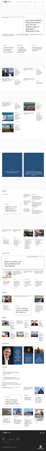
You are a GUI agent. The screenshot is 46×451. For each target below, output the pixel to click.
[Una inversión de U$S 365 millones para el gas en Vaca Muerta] (29, 106)
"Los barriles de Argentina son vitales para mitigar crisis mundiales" (28, 359)
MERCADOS (33, 208)
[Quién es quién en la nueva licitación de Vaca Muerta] (35, 262)
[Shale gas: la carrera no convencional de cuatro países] (8, 128)
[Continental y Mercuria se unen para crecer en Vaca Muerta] (28, 274)
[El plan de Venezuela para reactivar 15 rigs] (20, 334)
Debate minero (5, 303)
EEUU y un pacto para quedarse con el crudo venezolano (18, 83)
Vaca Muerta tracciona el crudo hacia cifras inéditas (6, 241)
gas (26, 17)
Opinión (4, 375)
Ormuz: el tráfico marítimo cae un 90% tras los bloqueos (27, 325)
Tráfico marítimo (27, 320)
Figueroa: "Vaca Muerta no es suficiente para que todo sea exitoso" (11, 211)
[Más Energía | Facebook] (42, 1)
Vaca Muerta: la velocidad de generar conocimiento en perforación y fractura (18, 117)
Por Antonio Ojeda (16, 246)
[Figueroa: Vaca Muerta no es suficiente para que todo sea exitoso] (12, 201)
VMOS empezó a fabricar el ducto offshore (28, 398)
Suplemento (36, 422)
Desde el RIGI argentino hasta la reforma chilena (11, 373)
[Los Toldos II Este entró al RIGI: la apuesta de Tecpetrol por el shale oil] (39, 390)
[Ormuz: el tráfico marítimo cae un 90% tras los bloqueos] (20, 323)
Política (3, 439)
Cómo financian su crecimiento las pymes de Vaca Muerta (37, 212)
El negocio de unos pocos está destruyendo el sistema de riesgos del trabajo (11, 384)
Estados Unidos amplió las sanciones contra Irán (41, 324)
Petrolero (40, 320)
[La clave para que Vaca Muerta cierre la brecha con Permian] (17, 232)
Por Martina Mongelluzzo (17, 121)
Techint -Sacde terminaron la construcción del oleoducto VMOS (38, 284)
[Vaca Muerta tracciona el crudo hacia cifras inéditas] (7, 232)
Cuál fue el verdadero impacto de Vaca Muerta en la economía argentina (18, 73)
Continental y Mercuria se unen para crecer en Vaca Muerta (28, 284)
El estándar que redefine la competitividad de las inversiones (11, 378)
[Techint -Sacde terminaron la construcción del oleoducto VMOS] (39, 274)
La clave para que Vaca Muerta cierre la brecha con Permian (17, 242)
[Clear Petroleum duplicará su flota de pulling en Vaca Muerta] (39, 349)
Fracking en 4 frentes (17, 125)
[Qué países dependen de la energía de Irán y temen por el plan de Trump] (5, 334)
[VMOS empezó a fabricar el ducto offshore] (28, 390)
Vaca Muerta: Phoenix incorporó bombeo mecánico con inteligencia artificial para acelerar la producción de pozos (33, 173)
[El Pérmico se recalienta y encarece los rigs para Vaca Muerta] (17, 274)
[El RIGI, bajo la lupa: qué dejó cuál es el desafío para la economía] (27, 203)
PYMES (25, 237)
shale (5, 258)
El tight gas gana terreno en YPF (39, 83)
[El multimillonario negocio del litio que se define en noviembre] (17, 411)
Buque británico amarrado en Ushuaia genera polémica (37, 198)
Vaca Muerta (16, 103)
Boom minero (12, 169)
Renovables (18, 439)
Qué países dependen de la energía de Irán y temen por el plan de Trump (12, 336)
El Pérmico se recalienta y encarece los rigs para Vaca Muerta (17, 284)
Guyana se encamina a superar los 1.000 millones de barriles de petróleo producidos (41, 337)
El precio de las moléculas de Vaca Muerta (6, 282)
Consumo (36, 237)
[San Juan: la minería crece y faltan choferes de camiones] (12, 160)
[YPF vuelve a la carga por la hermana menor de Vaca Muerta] (7, 411)
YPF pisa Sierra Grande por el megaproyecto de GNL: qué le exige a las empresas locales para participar (28, 244)
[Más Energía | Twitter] (43, 1)
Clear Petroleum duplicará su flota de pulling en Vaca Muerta (39, 359)
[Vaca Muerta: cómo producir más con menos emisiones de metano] (8, 106)
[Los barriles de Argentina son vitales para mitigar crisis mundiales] (28, 349)
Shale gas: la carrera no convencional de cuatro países (18, 128)
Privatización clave (16, 416)
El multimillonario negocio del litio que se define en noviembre (17, 421)
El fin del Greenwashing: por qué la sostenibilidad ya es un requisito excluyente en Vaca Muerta (39, 117)
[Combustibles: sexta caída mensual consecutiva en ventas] (39, 232)
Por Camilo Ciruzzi (17, 363)
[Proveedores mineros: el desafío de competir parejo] (7, 298)
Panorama (16, 68)
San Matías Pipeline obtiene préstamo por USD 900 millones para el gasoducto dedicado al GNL (34, 25)
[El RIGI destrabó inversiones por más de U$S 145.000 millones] (8, 39)
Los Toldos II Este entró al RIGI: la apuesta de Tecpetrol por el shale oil (39, 400)
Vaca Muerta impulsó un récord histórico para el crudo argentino (39, 72)
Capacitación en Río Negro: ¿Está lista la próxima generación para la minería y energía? (39, 308)
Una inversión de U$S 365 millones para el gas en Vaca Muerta (39, 106)
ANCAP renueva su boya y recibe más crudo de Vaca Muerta (12, 403)
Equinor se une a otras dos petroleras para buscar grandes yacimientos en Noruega (12, 326)
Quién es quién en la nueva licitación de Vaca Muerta (12, 263)
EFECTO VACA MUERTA (27, 416)
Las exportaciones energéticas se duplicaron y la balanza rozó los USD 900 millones (28, 422)
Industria (15, 237)
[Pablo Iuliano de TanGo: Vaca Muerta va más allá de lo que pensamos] (8, 355)
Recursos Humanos (37, 303)
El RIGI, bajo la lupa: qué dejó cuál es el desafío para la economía (37, 204)
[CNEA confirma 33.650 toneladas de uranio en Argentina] (23, 303)
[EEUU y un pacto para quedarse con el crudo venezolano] (8, 82)
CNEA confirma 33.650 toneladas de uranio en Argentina (22, 311)
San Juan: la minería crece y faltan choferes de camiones (12, 172)
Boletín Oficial (38, 103)
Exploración (11, 320)
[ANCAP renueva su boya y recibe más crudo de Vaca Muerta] (12, 394)
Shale (3, 416)
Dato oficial (17, 305)
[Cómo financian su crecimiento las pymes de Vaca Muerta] (27, 211)
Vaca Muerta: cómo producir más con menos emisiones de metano (18, 106)
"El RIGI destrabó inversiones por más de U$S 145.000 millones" (8, 50)
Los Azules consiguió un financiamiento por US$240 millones (22, 50)
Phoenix (34, 169)
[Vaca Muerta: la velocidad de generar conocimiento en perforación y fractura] (8, 116)
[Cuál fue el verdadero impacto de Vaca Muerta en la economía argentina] (8, 72)
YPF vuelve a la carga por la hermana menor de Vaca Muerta (7, 420)
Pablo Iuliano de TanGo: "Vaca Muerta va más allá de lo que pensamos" (18, 355)
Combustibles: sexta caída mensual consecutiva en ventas (38, 242)
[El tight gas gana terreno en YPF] (29, 82)
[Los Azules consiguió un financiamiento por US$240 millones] (23, 39)
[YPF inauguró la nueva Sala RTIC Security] (37, 39)
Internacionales (11, 439)
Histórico (4, 237)
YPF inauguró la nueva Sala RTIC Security (37, 49)
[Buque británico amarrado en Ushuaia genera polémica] (27, 196)
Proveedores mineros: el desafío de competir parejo (7, 307)
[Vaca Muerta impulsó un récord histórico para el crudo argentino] (29, 72)
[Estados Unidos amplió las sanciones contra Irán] (34, 323)
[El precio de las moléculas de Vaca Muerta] (7, 274)
